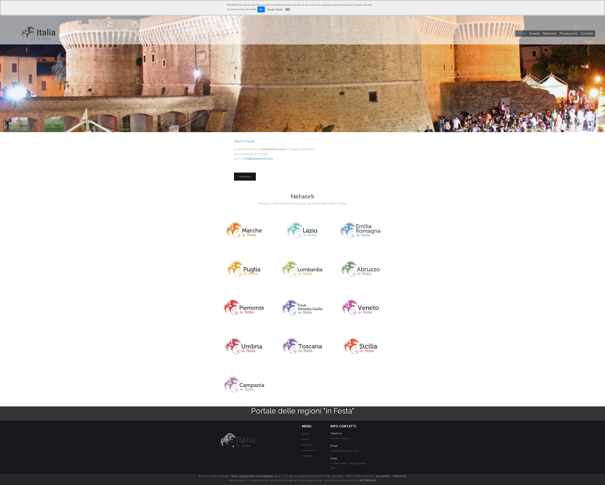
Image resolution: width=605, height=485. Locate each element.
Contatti (587, 33)
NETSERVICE (368, 480)
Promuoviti (569, 33)
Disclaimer (383, 476)
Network (550, 33)
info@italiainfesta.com (258, 158)
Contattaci (245, 176)
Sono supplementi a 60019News (252, 476)
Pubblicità (399, 476)
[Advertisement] (356, 167)
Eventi (535, 33)
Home (522, 33)
